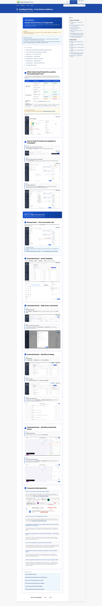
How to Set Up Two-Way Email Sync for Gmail (34, 580)
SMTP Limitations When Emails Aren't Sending (34, 589)
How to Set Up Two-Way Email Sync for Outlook (34, 583)
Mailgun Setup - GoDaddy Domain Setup (77, 42)
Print (72, 17)
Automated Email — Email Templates (33, 56)
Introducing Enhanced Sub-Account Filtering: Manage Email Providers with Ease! (77, 34)
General (32, 5)
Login (79, 0)
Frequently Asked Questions (31, 65)
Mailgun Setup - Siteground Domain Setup (77, 51)
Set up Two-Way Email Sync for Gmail (33, 251)
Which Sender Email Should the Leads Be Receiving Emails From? (39, 49)
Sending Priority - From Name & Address (76, 23)
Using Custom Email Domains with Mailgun (34, 586)
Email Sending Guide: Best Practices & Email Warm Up (36, 577)
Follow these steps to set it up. (49, 111)
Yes (51, 597)
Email (28, 5)
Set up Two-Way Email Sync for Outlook (50, 251)
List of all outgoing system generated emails (76, 28)
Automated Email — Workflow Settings (33, 60)
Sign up (82, 0)
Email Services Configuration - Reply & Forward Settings (77, 26)
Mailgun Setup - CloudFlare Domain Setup (77, 45)
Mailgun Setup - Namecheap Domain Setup (77, 48)
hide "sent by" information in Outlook (40, 496)
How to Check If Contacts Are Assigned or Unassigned (36, 52)
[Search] (83, 5)
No (45, 597)
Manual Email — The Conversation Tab (33, 54)
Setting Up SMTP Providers (30, 574)
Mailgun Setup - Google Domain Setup (76, 56)
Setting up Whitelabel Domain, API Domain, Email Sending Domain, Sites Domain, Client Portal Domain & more (77, 53)
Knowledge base (74, 1)
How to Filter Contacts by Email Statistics (76, 31)
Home (67, 1)
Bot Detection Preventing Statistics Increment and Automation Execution (77, 37)
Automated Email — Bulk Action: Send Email (34, 58)
